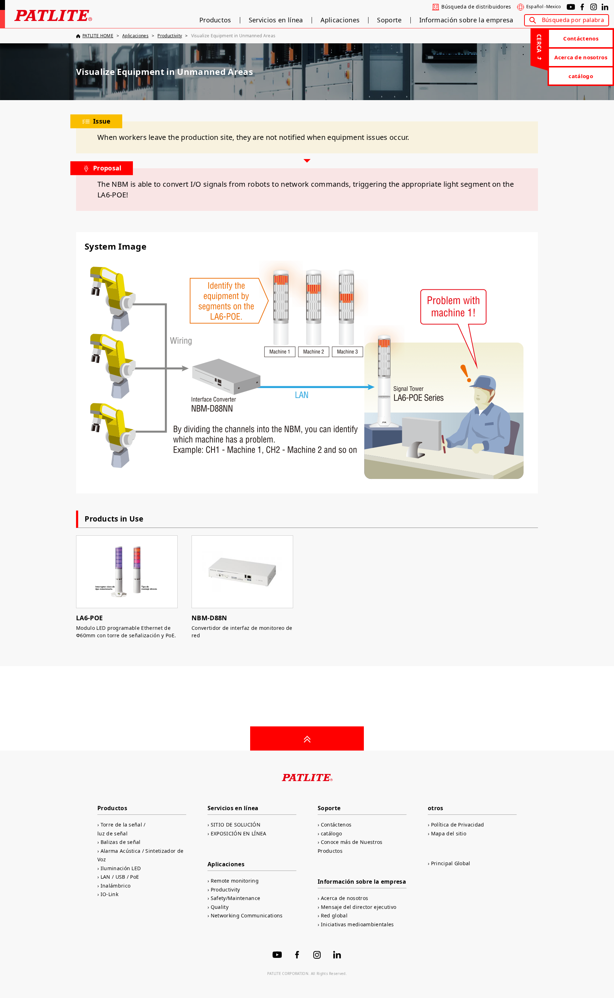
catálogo (581, 76)
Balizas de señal (121, 842)
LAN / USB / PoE (120, 876)
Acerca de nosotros (580, 57)
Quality (219, 907)
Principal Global (450, 863)
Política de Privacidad (457, 824)
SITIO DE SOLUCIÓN (235, 824)
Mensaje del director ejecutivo (358, 907)
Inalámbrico (115, 885)
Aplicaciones (340, 20)
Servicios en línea (276, 20)
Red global (334, 915)
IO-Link (109, 894)
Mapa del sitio (448, 833)
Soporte (389, 20)
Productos (215, 20)
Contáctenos (580, 38)
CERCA (539, 43)
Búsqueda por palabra (573, 20)
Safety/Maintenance (235, 898)
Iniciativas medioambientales (357, 924)
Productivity (225, 889)
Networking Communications (247, 915)
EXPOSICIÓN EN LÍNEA (238, 833)
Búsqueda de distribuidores (476, 7)
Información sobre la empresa (466, 20)
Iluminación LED (121, 868)
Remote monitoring (235, 880)
